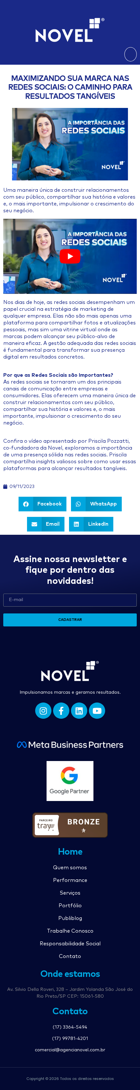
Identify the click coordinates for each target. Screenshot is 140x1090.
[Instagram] (43, 711)
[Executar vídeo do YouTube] (70, 256)
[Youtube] (97, 711)
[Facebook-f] (61, 711)
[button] (130, 54)
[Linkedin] (79, 711)
